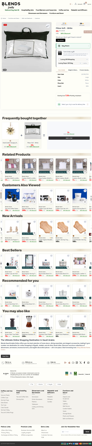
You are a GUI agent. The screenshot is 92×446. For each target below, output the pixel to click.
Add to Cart (69, 138)
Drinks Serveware (37, 399)
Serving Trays (5, 400)
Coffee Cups (4, 397)
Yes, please (60, 40)
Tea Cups (3, 405)
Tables (64, 401)
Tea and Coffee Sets (22, 397)
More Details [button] (61, 70)
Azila (59, 384)
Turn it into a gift (68, 52)
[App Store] (69, 363)
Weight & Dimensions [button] (73, 70)
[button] (64, 24)
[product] (12, 165)
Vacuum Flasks (5, 395)
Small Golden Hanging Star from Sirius (10, 143)
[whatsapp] (88, 363)
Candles (49, 402)
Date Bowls (4, 402)
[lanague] (72, 4)
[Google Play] (65, 363)
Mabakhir (50, 397)
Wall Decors (66, 406)
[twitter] (80, 363)
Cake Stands (4, 407)
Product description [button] (85, 70)
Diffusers (50, 399)
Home (4, 18)
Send (87, 432)
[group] (27, 47)
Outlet (5, 24)
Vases (64, 411)
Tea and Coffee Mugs (7, 412)
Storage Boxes (67, 413)
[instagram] (77, 363)
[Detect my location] (87, 104)
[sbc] (71, 374)
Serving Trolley (5, 410)
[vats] (67, 374)
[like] (17, 160)
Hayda (50, 384)
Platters (34, 402)
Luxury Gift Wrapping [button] (68, 59)
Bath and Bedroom (27, 18)
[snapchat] (73, 363)
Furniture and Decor (13, 18)
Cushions (37, 18)
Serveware (35, 397)
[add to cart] (17, 171)
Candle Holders (67, 408)
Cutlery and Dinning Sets (37, 408)
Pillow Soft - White (32, 143)
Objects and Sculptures (66, 398)
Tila (32, 384)
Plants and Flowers (68, 416)
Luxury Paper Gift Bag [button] (65, 63)
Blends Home (8, 176)
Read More (5, 356)
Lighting (65, 404)
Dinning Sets (20, 399)
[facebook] (84, 363)
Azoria (41, 384)
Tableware (35, 404)
